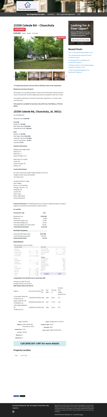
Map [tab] (16, 356)
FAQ (78, 14)
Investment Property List (19, 405)
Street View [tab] (24, 356)
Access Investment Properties (85, 7)
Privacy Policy (42, 405)
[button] (13, 76)
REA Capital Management (66, 14)
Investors (51, 14)
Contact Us (90, 5)
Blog (47, 405)
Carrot (81, 415)
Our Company (81, 5)
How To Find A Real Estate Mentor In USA (80, 53)
